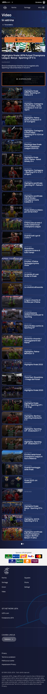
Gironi (4, 587)
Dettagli (27, 587)
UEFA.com (5, 613)
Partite (4, 578)
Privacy (4, 653)
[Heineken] (8, 556)
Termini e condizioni (8, 657)
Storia (26, 582)
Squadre (27, 578)
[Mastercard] (38, 556)
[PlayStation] (16, 556)
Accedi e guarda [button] (25, 39)
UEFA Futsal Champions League (5, 7)
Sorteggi (5, 582)
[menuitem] (16, 7)
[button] (41, 7)
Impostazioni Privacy (9, 664)
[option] (23, 79)
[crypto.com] (12, 561)
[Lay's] (23, 556)
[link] (14, 7)
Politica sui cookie (8, 661)
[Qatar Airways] (34, 561)
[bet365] (19, 561)
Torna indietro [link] (8, 25)
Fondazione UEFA (8, 618)
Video (4, 591)
